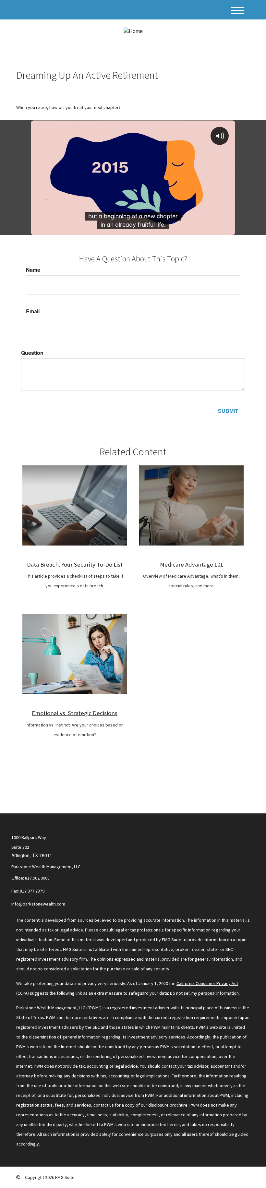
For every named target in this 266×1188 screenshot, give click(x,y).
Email (33, 311)
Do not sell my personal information (204, 993)
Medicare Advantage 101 (191, 564)
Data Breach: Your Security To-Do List (75, 564)
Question (32, 352)
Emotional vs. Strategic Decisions (74, 713)
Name (33, 269)
